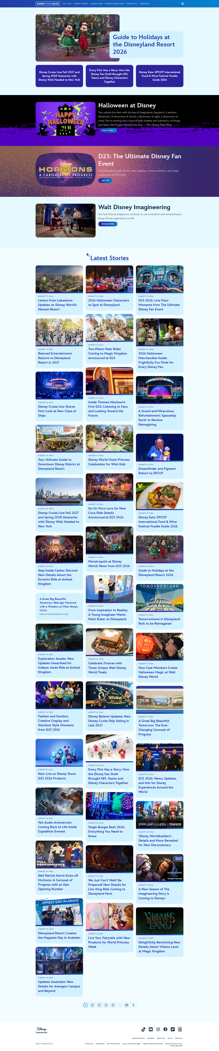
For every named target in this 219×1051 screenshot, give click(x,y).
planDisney (150, 1038)
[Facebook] (165, 1029)
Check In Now (107, 130)
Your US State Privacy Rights (131, 1044)
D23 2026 (67, 4)
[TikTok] (143, 1029)
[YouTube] (151, 1029)
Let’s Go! (105, 180)
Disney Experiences (139, 1038)
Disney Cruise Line (114, 4)
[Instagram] (158, 1029)
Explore (144, 4)
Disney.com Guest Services (174, 1044)
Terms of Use (89, 1044)
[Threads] (180, 1029)
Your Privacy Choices (113, 1044)
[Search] (183, 3)
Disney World (81, 4)
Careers (170, 1038)
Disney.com (178, 1038)
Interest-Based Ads (176, 1046)
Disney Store (161, 1038)
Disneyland (97, 4)
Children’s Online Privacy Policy (153, 1044)
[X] (172, 1029)
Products (132, 4)
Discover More (108, 224)
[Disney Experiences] (42, 1030)
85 (127, 1005)
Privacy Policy (100, 1044)
